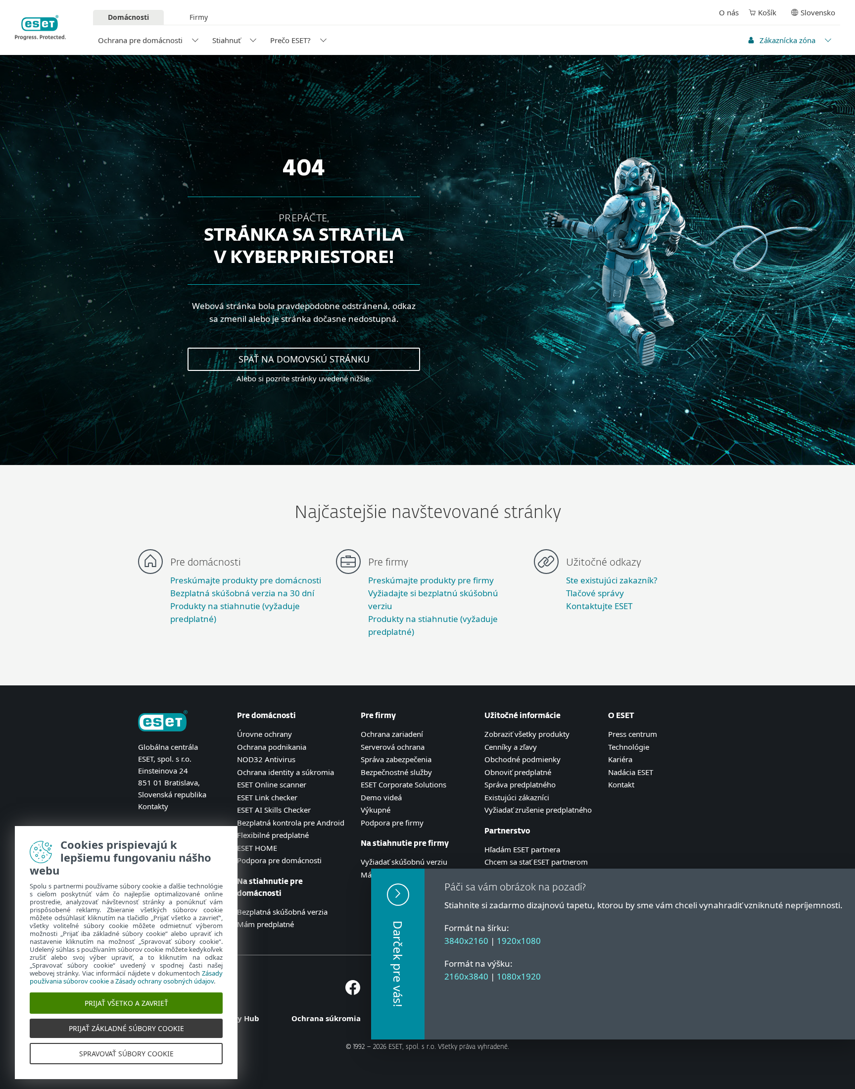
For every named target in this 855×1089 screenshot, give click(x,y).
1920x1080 (519, 940)
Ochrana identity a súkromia (285, 772)
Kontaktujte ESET (599, 606)
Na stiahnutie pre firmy (405, 843)
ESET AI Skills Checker (274, 810)
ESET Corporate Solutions (403, 784)
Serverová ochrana (393, 747)
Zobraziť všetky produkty (527, 734)
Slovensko (818, 12)
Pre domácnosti (266, 716)
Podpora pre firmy (392, 823)
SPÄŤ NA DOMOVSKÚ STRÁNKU (304, 359)
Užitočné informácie (522, 716)
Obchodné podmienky (522, 759)
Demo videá (381, 797)
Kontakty (153, 806)
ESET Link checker (267, 797)
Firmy (199, 17)
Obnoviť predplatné (517, 772)
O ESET (621, 716)
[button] (398, 954)
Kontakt (621, 784)
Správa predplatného (520, 784)
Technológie (628, 747)
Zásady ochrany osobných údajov (164, 981)
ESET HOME (257, 848)
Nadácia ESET (630, 772)
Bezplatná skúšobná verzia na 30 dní (242, 593)
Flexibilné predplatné (273, 835)
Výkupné (375, 810)
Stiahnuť (226, 40)
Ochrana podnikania (271, 747)
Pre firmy (378, 716)
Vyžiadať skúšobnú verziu (404, 862)
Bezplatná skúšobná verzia (282, 912)
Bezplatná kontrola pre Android (290, 823)
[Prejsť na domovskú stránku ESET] (40, 28)
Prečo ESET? (290, 40)
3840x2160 (466, 940)
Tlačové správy (595, 593)
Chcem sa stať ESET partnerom (536, 862)
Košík (767, 12)
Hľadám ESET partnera (522, 849)
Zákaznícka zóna (787, 40)
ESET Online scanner (271, 784)
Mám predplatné (265, 924)
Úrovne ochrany (264, 734)
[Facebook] (353, 992)
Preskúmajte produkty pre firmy (431, 580)
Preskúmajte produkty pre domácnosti (245, 580)
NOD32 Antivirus (266, 759)
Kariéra (620, 759)
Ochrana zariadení (392, 734)
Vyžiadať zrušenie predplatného (538, 810)
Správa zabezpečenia (396, 759)
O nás (729, 12)
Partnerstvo (507, 831)
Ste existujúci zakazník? (611, 580)
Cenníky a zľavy (510, 747)
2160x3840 (466, 976)
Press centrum (632, 734)
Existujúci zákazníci (516, 797)
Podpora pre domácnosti (279, 860)
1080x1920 (519, 976)
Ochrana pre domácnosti (140, 40)
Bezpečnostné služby (396, 772)
